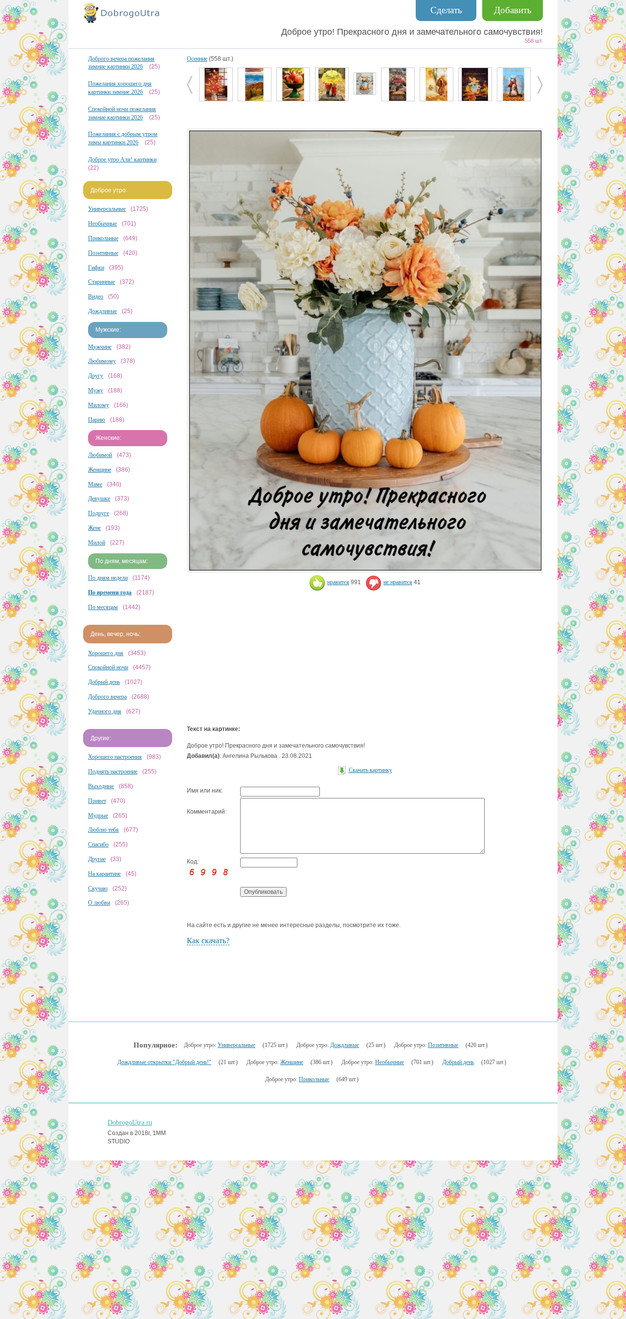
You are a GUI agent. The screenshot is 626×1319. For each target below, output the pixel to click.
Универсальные (107, 208)
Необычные (102, 223)
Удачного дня (104, 711)
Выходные (101, 786)
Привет (97, 800)
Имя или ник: (205, 790)
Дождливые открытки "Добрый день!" (164, 1062)
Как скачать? (208, 940)
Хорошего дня (105, 653)
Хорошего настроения (115, 756)
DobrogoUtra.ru (130, 1122)
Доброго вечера (107, 696)
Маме (95, 484)
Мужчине (100, 346)
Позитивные (103, 253)
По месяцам (103, 607)
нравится (338, 582)
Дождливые (102, 311)
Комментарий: (206, 811)
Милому (98, 405)
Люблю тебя (103, 829)
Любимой (100, 455)
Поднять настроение (112, 771)
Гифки (96, 267)
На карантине (104, 873)
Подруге (98, 513)
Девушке (99, 498)
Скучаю (98, 888)
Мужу (95, 390)
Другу (95, 375)
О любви (99, 902)
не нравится (397, 582)
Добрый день (104, 682)
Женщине (99, 469)
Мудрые (98, 815)
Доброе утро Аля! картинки (122, 159)
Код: (193, 861)
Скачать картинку (370, 770)
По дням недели (108, 577)
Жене (94, 527)
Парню (96, 419)
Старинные (101, 281)
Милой (96, 542)
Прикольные (103, 238)
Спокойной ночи (108, 667)
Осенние (197, 58)
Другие (97, 859)
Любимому (102, 361)
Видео (95, 296)
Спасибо (98, 844)
